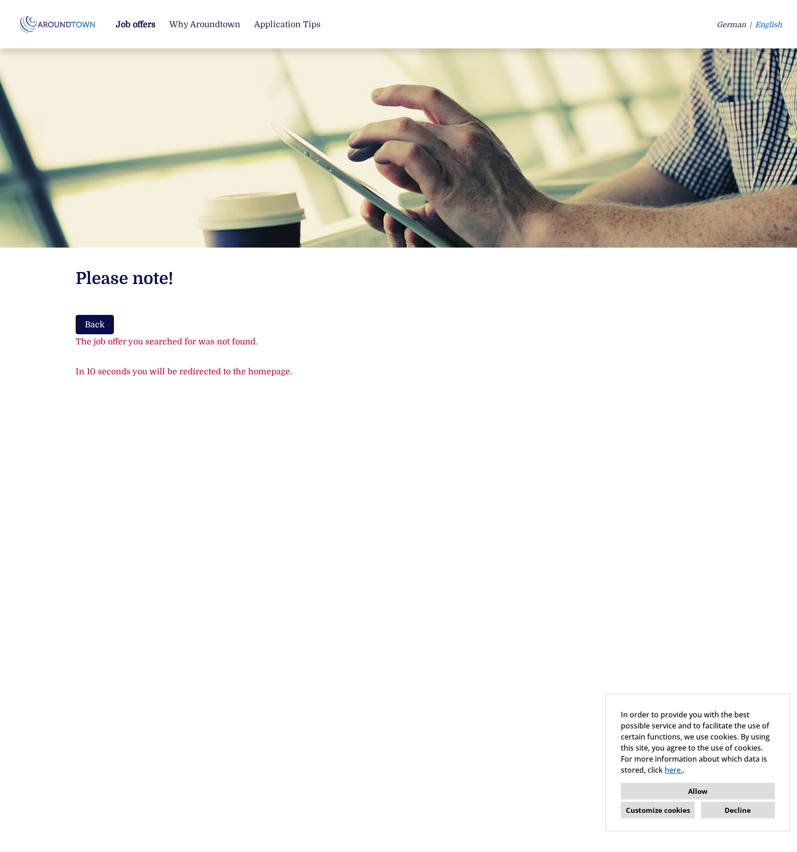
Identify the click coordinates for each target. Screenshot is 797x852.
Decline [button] (738, 810)
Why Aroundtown (204, 24)
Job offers (135, 24)
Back (95, 324)
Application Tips (287, 24)
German (731, 25)
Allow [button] (698, 791)
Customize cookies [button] (658, 810)
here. (674, 770)
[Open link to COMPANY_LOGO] (59, 24)
